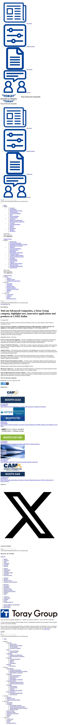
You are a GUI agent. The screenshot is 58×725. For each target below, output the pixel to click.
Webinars (9, 290)
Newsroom (29, 23)
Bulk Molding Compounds (16, 245)
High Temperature (14, 250)
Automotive (12, 219)
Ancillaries (12, 258)
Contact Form (10, 294)
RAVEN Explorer (14, 709)
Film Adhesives (13, 259)
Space (11, 214)
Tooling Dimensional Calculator (17, 706)
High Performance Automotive (17, 221)
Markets (5, 559)
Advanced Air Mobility (15, 213)
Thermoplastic (13, 241)
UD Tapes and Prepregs (15, 243)
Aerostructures (13, 209)
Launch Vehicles (14, 217)
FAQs (8, 291)
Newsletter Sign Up (11, 298)
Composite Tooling (14, 254)
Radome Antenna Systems (16, 210)
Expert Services (13, 267)
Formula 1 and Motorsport (16, 220)
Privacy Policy (7, 607)
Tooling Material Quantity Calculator (18, 708)
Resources (6, 584)
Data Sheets (29, 69)
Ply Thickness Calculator (16, 705)
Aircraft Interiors (14, 212)
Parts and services (14, 265)
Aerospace (12, 208)
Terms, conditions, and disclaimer (12, 604)
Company (6, 578)
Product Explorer (30, 46)
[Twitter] (29, 543)
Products (6, 568)
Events (8, 297)
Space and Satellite (14, 216)
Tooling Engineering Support (17, 256)
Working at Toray (11, 279)
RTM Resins (13, 251)
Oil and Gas (12, 231)
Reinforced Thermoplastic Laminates (18, 244)
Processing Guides (11, 287)
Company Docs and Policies (13, 281)
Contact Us (6, 596)
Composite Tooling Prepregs (16, 255)
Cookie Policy (7, 606)
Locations (9, 296)
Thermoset (12, 247)
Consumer (12, 223)
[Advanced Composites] (20, 99)
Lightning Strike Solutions (16, 263)
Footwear (12, 225)
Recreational (13, 228)
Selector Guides (10, 286)
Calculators (9, 285)
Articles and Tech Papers (13, 289)
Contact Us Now (8, 239)
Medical (12, 227)
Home (5, 205)
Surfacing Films (13, 260)
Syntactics (12, 262)
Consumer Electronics (15, 224)
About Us (9, 278)
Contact (28, 92)
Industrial (12, 229)
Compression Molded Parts (16, 266)
